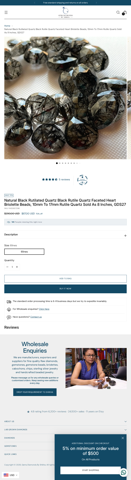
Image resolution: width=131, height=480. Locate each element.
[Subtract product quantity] (17, 267)
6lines (24, 251)
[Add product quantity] (7, 267)
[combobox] (10, 475)
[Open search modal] (118, 12)
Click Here (44, 309)
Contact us (36, 316)
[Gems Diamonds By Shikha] (65, 12)
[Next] (96, 2)
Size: (10, 245)
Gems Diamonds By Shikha (34, 465)
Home (7, 25)
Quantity (9, 260)
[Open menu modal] (6, 12)
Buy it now (65, 288)
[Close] (122, 438)
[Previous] (34, 2)
